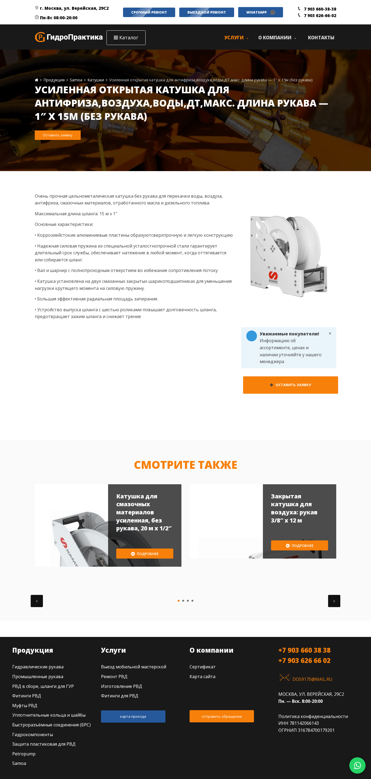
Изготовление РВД (121, 686)
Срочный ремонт (149, 12)
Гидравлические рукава (38, 667)
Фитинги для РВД (119, 696)
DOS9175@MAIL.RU (312, 679)
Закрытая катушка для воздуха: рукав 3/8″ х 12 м (294, 508)
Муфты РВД (24, 706)
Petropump (24, 754)
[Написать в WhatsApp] (357, 765)
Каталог (128, 37)
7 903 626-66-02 (320, 15)
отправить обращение (222, 716)
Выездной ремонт (206, 12)
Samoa (19, 763)
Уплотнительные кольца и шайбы (49, 715)
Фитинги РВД (26, 696)
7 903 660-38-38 (320, 9)
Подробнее (147, 553)
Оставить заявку (58, 135)
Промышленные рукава (37, 676)
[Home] (36, 79)
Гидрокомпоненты (32, 735)
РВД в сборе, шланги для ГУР (43, 686)
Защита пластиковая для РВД (44, 744)
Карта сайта (202, 676)
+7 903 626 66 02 (304, 660)
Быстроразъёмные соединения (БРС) (51, 725)
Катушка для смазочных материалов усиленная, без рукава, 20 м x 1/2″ (144, 512)
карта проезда (133, 716)
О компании (212, 650)
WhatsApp (256, 12)
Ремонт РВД (114, 676)
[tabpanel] (108, 525)
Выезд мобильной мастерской (133, 667)
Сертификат (203, 667)
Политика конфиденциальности (313, 716)
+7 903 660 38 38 (304, 650)
